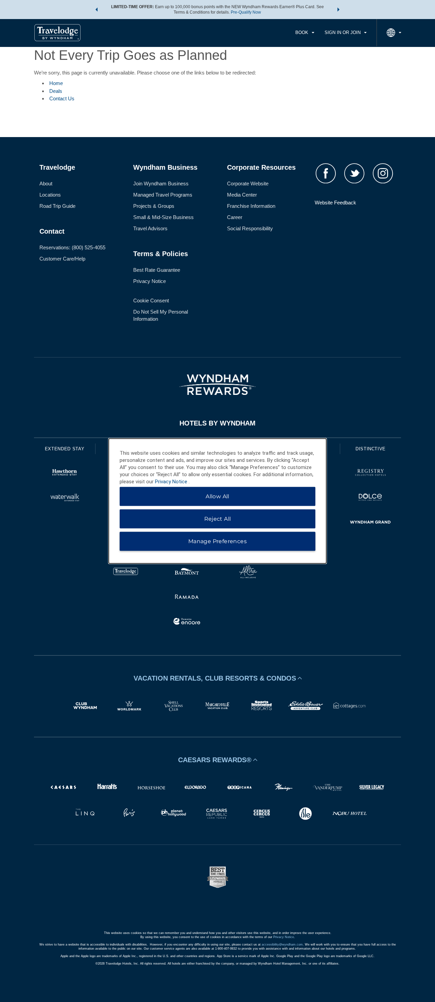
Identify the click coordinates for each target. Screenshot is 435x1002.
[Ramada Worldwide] (187, 597)
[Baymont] (187, 573)
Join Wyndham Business (161, 183)
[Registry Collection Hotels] (370, 473)
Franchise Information (251, 206)
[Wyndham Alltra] (248, 573)
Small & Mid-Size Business (163, 217)
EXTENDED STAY (64, 448)
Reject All (217, 519)
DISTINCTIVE (370, 448)
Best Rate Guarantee (156, 270)
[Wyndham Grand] (370, 523)
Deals (55, 91)
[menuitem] (304, 32)
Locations (50, 195)
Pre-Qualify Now (246, 12)
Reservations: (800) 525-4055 (72, 247)
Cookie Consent (151, 300)
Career (234, 217)
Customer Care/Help (62, 259)
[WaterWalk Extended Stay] (64, 498)
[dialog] (217, 501)
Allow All (217, 496)
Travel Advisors (150, 228)
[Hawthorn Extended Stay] (64, 473)
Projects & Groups (153, 206)
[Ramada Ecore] (187, 622)
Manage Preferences (217, 541)
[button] (96, 9)
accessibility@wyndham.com (282, 944)
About (45, 183)
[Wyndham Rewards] (217, 384)
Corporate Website (247, 183)
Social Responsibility (250, 228)
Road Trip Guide (57, 206)
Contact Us (61, 98)
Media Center (242, 195)
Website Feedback (335, 202)
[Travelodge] (125, 573)
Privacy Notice (149, 281)
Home (56, 83)
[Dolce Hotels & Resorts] (370, 498)
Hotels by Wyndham (217, 423)
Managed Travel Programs (162, 195)
